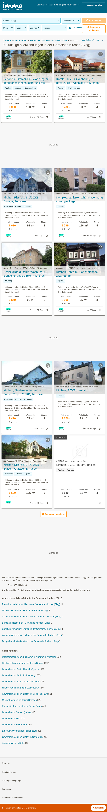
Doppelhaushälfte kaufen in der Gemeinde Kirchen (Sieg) (30, 641)
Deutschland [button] (71, 5)
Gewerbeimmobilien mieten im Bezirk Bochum (25, 694)
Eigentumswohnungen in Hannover (19, 731)
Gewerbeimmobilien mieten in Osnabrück (22, 737)
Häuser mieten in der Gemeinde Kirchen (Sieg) (25, 610)
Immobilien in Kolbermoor (14, 724)
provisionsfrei (77, 27)
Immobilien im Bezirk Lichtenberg (18, 675)
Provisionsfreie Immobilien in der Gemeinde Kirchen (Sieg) (31, 604)
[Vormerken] (47, 54)
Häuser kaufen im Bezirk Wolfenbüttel (20, 688)
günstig (46, 28)
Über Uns (6, 763)
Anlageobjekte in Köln (13, 743)
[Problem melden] (46, 117)
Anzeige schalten (94, 5)
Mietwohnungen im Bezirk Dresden (19, 700)
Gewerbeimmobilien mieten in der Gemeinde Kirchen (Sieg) (31, 616)
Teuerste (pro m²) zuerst (90, 40)
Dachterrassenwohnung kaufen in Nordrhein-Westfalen (29, 657)
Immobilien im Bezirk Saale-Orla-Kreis (21, 681)
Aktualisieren (95, 20)
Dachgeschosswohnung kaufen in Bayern (22, 663)
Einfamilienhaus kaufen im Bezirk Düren (22, 706)
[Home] (12, 6)
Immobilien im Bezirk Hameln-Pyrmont (21, 669)
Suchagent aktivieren (95, 28)
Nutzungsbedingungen (12, 780)
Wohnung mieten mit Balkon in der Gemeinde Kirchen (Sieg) (32, 635)
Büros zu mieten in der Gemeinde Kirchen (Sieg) (26, 623)
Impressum (7, 789)
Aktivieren (98, 808)
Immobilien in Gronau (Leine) (16, 712)
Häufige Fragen (9, 772)
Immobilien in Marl (11, 718)
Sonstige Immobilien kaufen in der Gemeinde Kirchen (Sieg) (31, 629)
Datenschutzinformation (12, 797)
